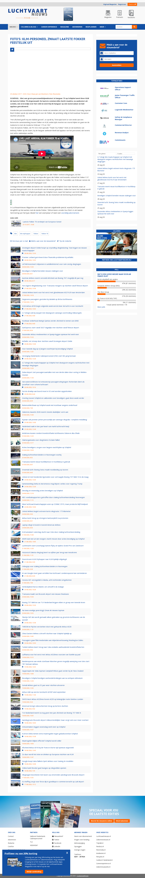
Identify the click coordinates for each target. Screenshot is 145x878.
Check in (131, 4)
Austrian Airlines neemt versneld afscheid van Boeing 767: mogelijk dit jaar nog (52, 278)
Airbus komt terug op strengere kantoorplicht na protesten (45, 518)
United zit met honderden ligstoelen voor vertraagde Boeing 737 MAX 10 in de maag (55, 477)
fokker (36, 234)
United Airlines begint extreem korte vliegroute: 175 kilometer (46, 511)
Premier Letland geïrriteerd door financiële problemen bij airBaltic (47, 257)
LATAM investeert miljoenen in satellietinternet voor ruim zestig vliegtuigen (51, 264)
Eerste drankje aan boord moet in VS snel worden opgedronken (47, 391)
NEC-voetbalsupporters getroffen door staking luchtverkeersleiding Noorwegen (53, 497)
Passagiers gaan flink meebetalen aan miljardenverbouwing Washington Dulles (52, 640)
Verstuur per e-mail (20, 241)
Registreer (122, 4)
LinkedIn (57, 846)
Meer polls (101, 307)
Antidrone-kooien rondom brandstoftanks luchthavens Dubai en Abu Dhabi (51, 433)
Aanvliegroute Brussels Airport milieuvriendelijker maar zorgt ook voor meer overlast (55, 720)
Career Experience (49, 27)
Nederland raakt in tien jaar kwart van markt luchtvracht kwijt (45, 426)
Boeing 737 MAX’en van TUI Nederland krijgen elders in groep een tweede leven (53, 602)
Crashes (119, 153)
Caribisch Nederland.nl (104, 860)
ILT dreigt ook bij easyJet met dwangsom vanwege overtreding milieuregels (52, 313)
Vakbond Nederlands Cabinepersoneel (37, 837)
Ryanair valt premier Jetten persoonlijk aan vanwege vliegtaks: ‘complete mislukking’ (54, 419)
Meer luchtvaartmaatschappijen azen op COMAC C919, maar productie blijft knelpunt (55, 504)
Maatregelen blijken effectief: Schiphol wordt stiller (41, 741)
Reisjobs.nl (100, 857)
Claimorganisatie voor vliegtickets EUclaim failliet (41, 440)
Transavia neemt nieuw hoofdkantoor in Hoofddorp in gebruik (46, 462)
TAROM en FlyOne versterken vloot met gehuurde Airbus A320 (46, 626)
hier (37, 213)
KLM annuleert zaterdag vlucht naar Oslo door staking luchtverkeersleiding (51, 532)
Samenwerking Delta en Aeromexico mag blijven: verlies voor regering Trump (52, 484)
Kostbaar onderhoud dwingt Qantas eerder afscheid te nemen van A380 (50, 321)
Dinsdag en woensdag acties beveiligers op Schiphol (42, 490)
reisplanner (91, 27)
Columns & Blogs (29, 27)
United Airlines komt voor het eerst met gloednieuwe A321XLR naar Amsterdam (53, 292)
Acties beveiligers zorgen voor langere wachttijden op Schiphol (46, 447)
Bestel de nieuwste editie (101, 821)
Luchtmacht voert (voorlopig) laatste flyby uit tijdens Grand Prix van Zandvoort (53, 545)
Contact (11, 836)
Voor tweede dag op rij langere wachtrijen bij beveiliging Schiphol (47, 349)
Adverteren (12, 840)
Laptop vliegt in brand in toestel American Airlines (41, 525)
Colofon (11, 846)
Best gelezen (102, 153)
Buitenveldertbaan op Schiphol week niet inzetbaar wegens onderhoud (49, 405)
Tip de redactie (65, 241)
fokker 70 (45, 234)
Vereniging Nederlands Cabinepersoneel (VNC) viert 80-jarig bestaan (49, 356)
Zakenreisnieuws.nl (103, 840)
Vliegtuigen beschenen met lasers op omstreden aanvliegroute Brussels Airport (53, 775)
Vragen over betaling (81, 840)
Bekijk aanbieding (34, 872)
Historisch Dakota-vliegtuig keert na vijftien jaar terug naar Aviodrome (49, 552)
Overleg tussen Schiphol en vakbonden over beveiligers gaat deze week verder (53, 398)
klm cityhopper (25, 234)
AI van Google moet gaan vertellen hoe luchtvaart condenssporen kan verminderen (54, 573)
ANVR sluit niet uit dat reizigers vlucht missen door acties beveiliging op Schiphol (53, 539)
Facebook (57, 843)
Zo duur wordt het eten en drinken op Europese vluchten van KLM (48, 754)
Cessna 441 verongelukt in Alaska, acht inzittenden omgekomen (47, 580)
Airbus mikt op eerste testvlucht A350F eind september (44, 692)
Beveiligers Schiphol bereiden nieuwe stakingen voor (42, 271)
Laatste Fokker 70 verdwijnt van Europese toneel (42, 222)
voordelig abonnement (70, 213)
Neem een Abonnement (83, 836)
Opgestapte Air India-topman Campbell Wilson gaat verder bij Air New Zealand (52, 671)
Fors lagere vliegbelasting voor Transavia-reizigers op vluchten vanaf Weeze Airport (55, 285)
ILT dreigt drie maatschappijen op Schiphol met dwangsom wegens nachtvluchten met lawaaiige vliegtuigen (115, 159)
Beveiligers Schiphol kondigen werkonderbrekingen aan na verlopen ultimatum (52, 678)
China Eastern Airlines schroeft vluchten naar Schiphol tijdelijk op (47, 633)
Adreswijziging (79, 843)
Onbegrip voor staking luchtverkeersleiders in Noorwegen (44, 566)
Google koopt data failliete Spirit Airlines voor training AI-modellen (47, 761)
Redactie (11, 843)
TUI (31, 842)
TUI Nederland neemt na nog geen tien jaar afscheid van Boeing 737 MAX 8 (51, 713)
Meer (102, 27)
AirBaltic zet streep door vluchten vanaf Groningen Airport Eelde (47, 341)
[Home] (28, 14)
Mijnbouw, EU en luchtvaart (110, 252)
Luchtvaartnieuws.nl (103, 836)
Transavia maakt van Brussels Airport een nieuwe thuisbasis (45, 594)
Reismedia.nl (100, 850)
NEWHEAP (34, 845)
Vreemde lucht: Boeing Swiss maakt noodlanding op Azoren (45, 470)
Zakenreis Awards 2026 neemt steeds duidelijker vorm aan (45, 412)
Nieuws (13, 27)
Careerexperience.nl (103, 863)
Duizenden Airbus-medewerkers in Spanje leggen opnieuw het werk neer (50, 334)
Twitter (56, 840)
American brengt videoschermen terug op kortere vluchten (45, 706)
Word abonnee (122, 821)
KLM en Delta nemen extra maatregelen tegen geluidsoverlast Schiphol (50, 733)
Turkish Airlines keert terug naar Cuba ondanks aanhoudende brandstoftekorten (53, 647)
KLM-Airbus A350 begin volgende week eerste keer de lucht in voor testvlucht (52, 306)
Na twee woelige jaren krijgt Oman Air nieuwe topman (43, 610)
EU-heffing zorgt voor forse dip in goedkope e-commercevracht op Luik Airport (53, 781)
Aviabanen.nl (100, 853)
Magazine (64, 27)
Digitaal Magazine (110, 4)
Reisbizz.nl (100, 846)
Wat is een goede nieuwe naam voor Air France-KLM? (114, 275)
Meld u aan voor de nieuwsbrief (43, 241)
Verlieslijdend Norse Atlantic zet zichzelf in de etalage (43, 587)
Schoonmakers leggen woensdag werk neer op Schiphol (43, 727)
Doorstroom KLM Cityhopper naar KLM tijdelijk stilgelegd (44, 559)
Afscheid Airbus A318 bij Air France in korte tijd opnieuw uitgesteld (48, 747)
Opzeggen (78, 846)
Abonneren (77, 27)
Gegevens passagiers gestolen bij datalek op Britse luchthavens (47, 299)
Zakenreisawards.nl (103, 867)
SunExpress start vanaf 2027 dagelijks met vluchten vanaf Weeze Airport (50, 327)
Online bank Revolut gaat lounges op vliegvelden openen (44, 768)
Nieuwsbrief (58, 836)
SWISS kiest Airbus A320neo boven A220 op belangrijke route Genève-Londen (52, 699)
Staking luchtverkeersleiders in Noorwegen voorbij (41, 455)
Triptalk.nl (99, 843)
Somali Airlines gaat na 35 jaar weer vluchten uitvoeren (43, 685)
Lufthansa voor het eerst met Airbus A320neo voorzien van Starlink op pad (51, 654)
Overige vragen (79, 850)
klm (15, 234)
